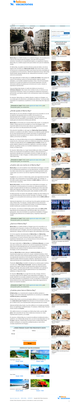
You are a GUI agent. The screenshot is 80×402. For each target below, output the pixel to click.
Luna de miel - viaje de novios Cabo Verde (38, 359)
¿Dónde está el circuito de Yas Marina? (60, 336)
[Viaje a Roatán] (19, 367)
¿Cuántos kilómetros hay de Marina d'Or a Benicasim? (61, 87)
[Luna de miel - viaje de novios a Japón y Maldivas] (19, 384)
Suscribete (67, 33)
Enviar (30, 343)
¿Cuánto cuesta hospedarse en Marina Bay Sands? (60, 289)
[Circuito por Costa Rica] (40, 383)
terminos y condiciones (61, 35)
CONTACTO (30, 398)
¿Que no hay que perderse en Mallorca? (58, 211)
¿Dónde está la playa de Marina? (59, 226)
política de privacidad (56, 36)
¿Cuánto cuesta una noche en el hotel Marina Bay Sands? (60, 163)
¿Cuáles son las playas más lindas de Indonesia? (60, 242)
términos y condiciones (32, 340)
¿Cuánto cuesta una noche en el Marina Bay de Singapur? (60, 321)
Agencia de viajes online (15, 398)
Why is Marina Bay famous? (58, 148)
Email (14, 330)
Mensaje (13, 333)
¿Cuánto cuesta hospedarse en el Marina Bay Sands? (59, 273)
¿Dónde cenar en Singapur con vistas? (60, 72)
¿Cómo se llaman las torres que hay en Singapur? (60, 351)
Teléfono (34, 330)
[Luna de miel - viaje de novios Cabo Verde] (40, 356)
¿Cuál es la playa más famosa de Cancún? (59, 57)
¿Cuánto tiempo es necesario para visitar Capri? (59, 257)
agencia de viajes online (36, 105)
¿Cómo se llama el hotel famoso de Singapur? (59, 119)
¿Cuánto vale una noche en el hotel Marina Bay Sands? (60, 103)
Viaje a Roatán (12, 374)
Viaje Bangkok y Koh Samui (15, 359)
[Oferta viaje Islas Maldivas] (40, 370)
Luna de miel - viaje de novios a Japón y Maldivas (19, 389)
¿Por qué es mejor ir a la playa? (59, 134)
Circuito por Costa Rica (35, 389)
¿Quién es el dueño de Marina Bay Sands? (59, 195)
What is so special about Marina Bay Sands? (60, 305)
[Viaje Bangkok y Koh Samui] (19, 353)
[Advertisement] (40, 15)
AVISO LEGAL (23, 398)
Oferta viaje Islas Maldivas (35, 374)
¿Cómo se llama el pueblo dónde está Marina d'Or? (60, 179)
